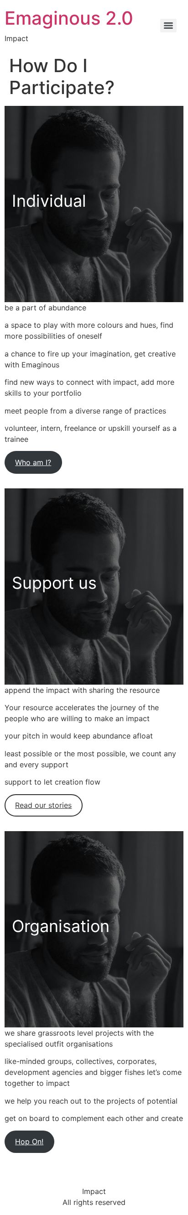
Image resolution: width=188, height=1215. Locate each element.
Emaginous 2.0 (69, 18)
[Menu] (168, 25)
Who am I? (33, 462)
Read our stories (43, 805)
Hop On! (29, 1141)
